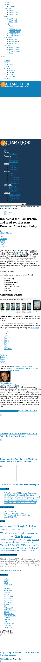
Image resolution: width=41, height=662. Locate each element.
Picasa (11, 26)
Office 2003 (13, 22)
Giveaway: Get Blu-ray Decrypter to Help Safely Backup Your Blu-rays (18, 435)
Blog (6, 581)
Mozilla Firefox (14, 49)
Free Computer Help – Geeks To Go (17, 515)
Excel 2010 (8, 585)
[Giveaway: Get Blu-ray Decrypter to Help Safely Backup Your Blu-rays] (8, 429)
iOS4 (6, 339)
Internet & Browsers (8, 540)
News (6, 63)
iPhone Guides (14, 41)
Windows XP (13, 14)
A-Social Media (27, 530)
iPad (5, 343)
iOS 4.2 (7, 337)
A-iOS (6, 333)
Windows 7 (13, 10)
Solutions (7, 619)
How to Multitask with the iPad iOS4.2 (24, 366)
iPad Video (8, 602)
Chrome (28, 533)
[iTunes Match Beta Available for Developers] (8, 480)
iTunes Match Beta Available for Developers (19, 484)
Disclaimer (12, 74)
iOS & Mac (8, 37)
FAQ (6, 586)
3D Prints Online (10, 511)
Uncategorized (9, 623)
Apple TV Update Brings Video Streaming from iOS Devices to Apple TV (19, 369)
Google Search (14, 35)
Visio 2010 (8, 625)
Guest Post (8, 590)
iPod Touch (8, 349)
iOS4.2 (6, 341)
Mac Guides (13, 43)
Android (14, 533)
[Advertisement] (17, 93)
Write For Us (8, 64)
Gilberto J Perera (6, 233)
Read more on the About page (10, 570)
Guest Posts (13, 6)
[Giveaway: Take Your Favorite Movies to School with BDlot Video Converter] (8, 455)
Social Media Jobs (10, 517)
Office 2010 (13, 18)
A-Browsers (3, 526)
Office (6, 16)
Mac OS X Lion (28, 542)
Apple (6, 335)
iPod (6, 347)
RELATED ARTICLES (9, 411)
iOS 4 (24, 540)
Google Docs (13, 34)
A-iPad (29, 526)
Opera (11, 53)
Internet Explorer (14, 47)
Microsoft (5, 545)
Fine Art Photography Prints (14, 513)
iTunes (10, 260)
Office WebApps (10, 610)
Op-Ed (6, 612)
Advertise (12, 70)
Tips (37, 545)
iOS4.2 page (34, 328)
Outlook (27, 545)
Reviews (7, 61)
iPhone (6, 345)
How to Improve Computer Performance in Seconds (22, 497)
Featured (7, 4)
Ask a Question (9, 76)
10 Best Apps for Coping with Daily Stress (19, 495)
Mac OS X (20, 542)
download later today (21, 252)
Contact (7, 68)
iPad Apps (7, 594)
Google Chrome (14, 32)
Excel (1, 537)
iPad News (8, 206)
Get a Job (7, 78)
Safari (18, 286)
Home (6, 3)
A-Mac (10, 529)
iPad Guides (13, 39)
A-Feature (9, 526)
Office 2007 (13, 20)
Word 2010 (26, 550)
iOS (18, 540)
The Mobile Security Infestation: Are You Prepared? (22, 499)
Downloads (34, 533)
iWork (6, 604)
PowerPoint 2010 (10, 616)
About (6, 66)
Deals (6, 583)
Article (6, 579)
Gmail (11, 28)
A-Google (19, 526)
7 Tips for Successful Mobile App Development (20, 493)
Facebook (7, 537)
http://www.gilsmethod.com (9, 385)
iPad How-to (8, 596)
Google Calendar (15, 30)
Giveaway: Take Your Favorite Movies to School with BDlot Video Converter (18, 460)
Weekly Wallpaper (11, 548)
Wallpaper (2, 548)
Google (7, 24)
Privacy (11, 72)
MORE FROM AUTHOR (27, 411)
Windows (7, 8)
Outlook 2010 (9, 614)
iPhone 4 (3, 542)
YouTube (32, 550)
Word (21, 550)
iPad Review (8, 600)
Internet (7, 45)
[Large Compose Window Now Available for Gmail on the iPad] (17, 648)
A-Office (18, 529)
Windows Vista (14, 12)
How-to (27, 536)
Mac (14, 542)
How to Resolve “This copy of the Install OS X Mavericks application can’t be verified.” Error (20, 502)
